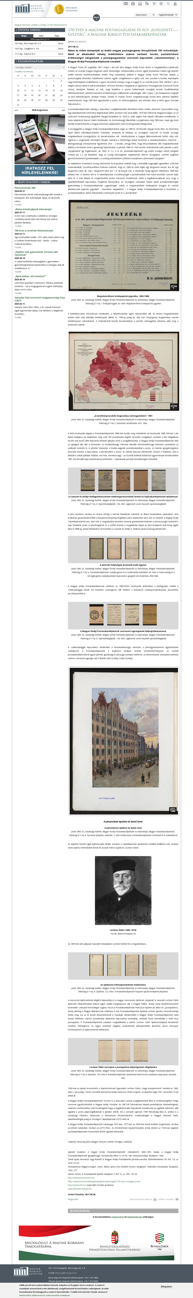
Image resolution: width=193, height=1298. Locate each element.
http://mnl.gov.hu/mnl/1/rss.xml (147, 3)
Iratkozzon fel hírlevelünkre (125, 3)
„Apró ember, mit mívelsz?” (30, 276)
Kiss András (81, 41)
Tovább (18, 204)
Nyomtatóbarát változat (141, 1199)
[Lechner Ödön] (123, 925)
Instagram (140, 3)
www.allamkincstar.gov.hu (80, 1188)
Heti (41, 35)
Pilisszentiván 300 (25, 187)
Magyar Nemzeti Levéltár (26, 24)
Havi (57, 35)
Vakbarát (154, 3)
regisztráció (117, 1217)
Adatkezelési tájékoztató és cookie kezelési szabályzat (44, 1295)
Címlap (43, 24)
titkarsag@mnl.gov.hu (65, 1273)
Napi (24, 35)
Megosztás (73, 1199)
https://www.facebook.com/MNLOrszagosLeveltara (133, 3)
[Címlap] (29, 8)
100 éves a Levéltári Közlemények (34, 230)
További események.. (24, 71)
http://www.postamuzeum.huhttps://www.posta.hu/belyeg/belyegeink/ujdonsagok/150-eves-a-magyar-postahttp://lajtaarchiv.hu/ (104, 1181)
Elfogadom (166, 1286)
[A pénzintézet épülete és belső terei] (124, 815)
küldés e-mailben (166, 1199)
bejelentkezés (134, 1217)
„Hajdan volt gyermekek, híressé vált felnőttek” (36, 253)
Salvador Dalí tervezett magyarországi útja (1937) (40, 299)
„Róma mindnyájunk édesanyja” (33, 209)
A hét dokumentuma (57, 24)
